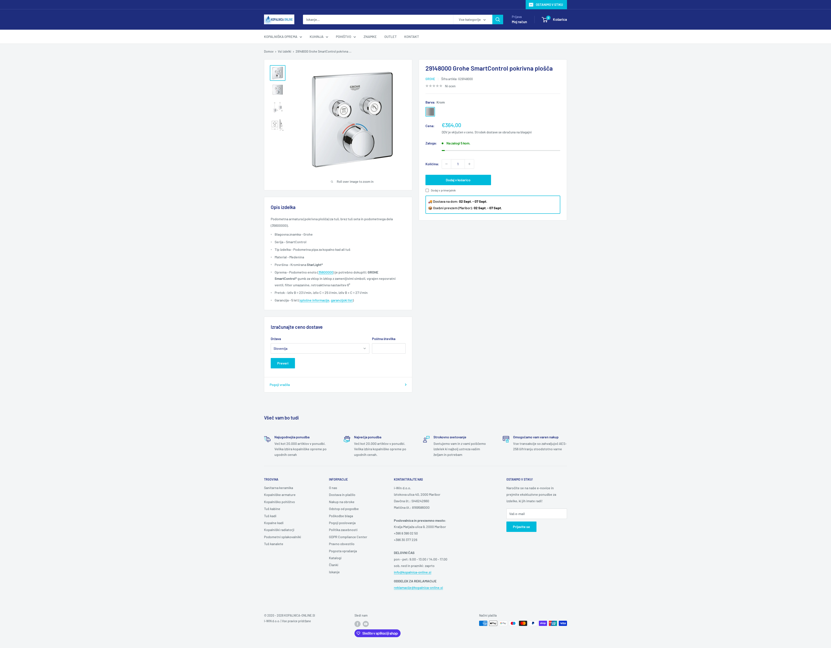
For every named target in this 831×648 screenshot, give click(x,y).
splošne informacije (314, 300)
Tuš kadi (270, 516)
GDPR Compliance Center (348, 537)
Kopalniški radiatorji (279, 530)
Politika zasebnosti (343, 530)
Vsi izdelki (284, 51)
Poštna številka (383, 339)
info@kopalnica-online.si (412, 572)
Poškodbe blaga (341, 516)
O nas (333, 488)
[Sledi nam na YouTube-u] (366, 624)
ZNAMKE (370, 36)
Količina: (432, 164)
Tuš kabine (272, 509)
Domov (269, 51)
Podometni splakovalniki (282, 537)
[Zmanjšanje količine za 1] (446, 163)
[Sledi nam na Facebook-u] (357, 624)
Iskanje (334, 572)
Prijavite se (521, 527)
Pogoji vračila (280, 384)
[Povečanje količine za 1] (469, 163)
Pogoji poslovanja (342, 523)
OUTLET (390, 36)
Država (276, 339)
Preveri (282, 363)
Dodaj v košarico (458, 180)
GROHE (430, 79)
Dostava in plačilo (342, 494)
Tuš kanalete (273, 544)
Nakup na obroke (341, 502)
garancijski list (342, 300)
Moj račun (519, 21)
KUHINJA (317, 36)
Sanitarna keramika (278, 488)
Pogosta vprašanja (343, 551)
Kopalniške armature (280, 494)
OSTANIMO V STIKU (549, 4)
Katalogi (335, 558)
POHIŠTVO (343, 36)
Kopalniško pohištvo (279, 502)
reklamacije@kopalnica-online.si (418, 587)
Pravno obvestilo (341, 544)
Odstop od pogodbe (344, 509)
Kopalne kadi (273, 523)
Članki (333, 565)
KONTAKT (411, 36)
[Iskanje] (497, 19)
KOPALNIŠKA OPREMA (280, 36)
